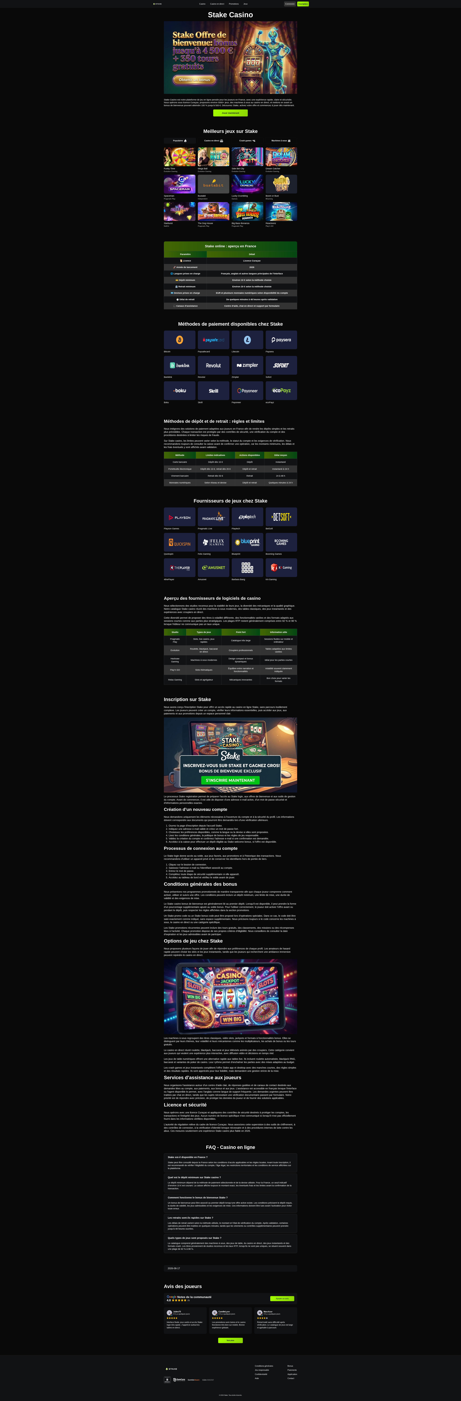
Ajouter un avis (282, 1299)
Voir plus (230, 1340)
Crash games (245, 141)
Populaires (178, 141)
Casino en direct (211, 141)
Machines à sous (279, 141)
